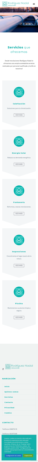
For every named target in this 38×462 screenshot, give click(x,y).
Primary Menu (34, 4)
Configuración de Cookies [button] (13, 456)
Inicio (7, 386)
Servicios (8, 397)
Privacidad (9, 408)
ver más (19, 115)
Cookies (8, 413)
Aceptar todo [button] (28, 456)
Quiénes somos (11, 392)
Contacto (8, 402)
